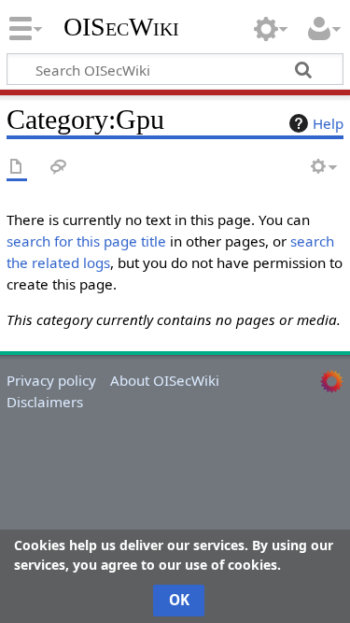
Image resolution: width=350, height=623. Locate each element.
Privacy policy (51, 380)
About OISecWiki (164, 380)
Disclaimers (45, 401)
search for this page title (86, 241)
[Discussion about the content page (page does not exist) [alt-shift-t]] (59, 167)
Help (328, 123)
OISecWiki (121, 27)
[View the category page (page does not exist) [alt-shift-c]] (17, 167)
